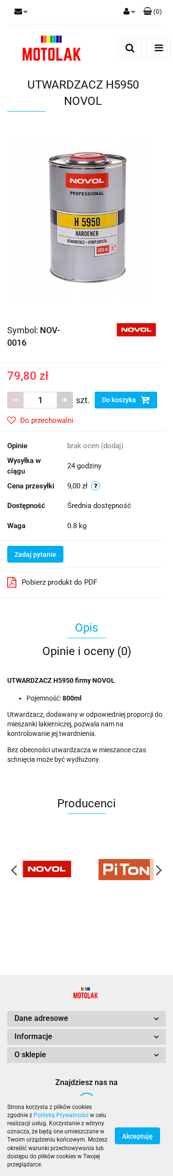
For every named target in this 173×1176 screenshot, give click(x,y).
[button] (152, 12)
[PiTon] (126, 869)
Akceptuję (137, 1136)
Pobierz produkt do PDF (59, 582)
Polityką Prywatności (61, 1115)
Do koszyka (119, 400)
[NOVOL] (136, 329)
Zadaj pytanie (35, 554)
